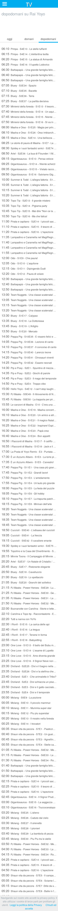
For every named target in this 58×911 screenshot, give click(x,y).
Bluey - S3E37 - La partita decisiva (25, 101)
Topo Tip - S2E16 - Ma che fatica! (24, 216)
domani (29, 39)
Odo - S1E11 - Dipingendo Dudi (24, 268)
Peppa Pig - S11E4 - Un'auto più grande (28, 483)
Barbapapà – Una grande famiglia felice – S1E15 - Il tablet (29, 289)
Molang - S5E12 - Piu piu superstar (25, 713)
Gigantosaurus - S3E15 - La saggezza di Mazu (29, 802)
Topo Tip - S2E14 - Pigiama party (24, 205)
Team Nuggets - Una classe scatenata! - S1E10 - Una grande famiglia (29, 514)
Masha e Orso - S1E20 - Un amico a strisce (29, 414)
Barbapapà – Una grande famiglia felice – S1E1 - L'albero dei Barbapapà (29, 69)
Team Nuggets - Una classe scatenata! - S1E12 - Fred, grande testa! (29, 524)
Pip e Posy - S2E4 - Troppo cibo (24, 383)
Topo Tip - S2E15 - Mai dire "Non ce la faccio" (29, 210)
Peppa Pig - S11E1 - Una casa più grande (29, 467)
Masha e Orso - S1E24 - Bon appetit (26, 435)
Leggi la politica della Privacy (26, 905)
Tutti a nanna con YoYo (19, 619)
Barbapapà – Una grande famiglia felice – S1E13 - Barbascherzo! (29, 278)
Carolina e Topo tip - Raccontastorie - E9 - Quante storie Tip (29, 613)
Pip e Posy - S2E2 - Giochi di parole (26, 373)
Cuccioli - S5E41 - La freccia (22, 535)
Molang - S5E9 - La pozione (21, 697)
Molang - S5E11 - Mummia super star (26, 707)
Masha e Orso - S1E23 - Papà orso (25, 430)
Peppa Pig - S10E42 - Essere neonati (27, 362)
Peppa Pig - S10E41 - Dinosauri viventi (28, 357)
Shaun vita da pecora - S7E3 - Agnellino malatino (29, 739)
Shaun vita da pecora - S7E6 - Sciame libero (29, 880)
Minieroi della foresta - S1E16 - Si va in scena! (29, 122)
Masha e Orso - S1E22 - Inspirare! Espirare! (29, 425)
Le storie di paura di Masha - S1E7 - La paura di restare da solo (29, 142)
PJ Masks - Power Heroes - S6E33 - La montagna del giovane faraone (29, 755)
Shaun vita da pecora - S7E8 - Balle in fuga (29, 891)
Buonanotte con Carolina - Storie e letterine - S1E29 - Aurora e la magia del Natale (29, 608)
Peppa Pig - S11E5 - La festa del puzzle (28, 488)
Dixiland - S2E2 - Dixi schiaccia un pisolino (29, 681)
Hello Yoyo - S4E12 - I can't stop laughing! (29, 388)
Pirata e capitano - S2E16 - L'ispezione (27, 231)
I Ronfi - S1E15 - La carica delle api (25, 624)
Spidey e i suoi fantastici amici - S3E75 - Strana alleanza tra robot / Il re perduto (29, 545)
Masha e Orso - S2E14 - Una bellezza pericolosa (29, 137)
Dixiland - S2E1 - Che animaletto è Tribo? (29, 676)
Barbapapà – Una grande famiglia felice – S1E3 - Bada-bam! (29, 80)
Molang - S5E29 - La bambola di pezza (27, 833)
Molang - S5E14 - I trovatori (21, 723)
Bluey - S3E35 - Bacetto (19, 90)
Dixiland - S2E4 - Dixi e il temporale (26, 692)
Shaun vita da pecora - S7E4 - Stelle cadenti (29, 744)
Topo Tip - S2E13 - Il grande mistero (26, 200)
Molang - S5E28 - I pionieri (21, 828)
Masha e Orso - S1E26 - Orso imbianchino (29, 132)
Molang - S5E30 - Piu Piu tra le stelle (26, 838)
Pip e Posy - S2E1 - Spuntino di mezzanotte (29, 367)
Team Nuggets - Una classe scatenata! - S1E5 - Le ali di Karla (29, 294)
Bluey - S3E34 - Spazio (19, 85)
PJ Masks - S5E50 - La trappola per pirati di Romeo (29, 399)
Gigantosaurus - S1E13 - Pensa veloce (27, 158)
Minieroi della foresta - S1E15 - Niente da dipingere (29, 116)
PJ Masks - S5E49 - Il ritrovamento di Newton (29, 394)
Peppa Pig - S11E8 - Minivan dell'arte (27, 503)
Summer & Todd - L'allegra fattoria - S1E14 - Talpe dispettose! (29, 184)
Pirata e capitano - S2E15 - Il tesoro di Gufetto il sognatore (29, 226)
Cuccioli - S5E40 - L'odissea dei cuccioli (28, 530)
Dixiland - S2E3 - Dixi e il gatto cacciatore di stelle (29, 687)
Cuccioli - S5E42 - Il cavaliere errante (27, 540)
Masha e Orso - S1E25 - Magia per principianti (29, 127)
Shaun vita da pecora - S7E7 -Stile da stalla (29, 885)
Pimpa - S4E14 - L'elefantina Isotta (25, 54)
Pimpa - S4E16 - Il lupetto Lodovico (25, 64)
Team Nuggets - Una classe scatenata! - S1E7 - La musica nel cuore (29, 305)
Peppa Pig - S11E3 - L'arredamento (26, 477)
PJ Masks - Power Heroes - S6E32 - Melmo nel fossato (29, 603)
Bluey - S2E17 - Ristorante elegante (26, 566)
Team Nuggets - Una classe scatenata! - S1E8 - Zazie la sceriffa (29, 310)
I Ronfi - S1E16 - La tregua (21, 629)
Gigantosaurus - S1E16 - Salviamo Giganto (29, 174)
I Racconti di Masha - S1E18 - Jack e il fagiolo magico (29, 446)
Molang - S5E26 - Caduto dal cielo (25, 817)
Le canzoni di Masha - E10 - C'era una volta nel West (29, 404)
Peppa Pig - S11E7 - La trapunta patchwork (29, 498)
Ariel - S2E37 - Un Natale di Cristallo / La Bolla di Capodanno (29, 561)
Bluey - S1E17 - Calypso (20, 315)
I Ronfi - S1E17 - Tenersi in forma (24, 634)
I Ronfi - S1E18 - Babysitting (22, 639)
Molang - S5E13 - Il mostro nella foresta (28, 718)
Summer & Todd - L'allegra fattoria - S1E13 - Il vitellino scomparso (29, 179)
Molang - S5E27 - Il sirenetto (22, 823)
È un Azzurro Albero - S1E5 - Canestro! (28, 462)
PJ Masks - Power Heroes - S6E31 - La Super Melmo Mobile (29, 598)
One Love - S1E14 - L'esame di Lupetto (28, 650)
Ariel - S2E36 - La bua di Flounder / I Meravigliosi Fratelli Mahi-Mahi (29, 153)
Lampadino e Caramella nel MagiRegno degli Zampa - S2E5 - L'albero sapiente (29, 237)
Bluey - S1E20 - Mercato (19, 331)
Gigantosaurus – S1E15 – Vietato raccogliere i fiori (29, 169)
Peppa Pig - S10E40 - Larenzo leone (26, 352)
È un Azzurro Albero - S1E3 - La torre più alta (29, 456)
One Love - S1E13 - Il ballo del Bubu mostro (29, 645)
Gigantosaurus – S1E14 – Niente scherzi (28, 163)
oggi (9, 39)
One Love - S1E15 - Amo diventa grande (28, 655)
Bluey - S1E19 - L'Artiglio (20, 326)
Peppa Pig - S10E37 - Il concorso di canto (29, 346)
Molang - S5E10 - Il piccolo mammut (26, 702)
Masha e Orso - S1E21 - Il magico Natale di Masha (29, 420)
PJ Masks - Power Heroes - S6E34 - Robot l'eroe (29, 760)
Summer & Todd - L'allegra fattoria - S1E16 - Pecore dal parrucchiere (29, 195)
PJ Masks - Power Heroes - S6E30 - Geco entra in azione (29, 592)
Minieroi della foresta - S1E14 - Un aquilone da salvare (29, 111)
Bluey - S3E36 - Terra (18, 95)
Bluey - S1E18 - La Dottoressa (23, 320)
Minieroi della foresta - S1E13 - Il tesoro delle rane (29, 106)
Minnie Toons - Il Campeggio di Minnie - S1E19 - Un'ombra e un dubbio (29, 556)
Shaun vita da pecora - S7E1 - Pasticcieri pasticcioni (29, 728)
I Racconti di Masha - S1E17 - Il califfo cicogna (29, 441)
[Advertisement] (29, 25)
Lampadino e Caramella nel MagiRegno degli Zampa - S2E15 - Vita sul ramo (29, 247)
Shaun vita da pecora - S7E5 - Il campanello (29, 875)
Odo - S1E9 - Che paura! (20, 258)
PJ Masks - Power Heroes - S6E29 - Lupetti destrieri (29, 587)
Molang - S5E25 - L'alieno (20, 812)
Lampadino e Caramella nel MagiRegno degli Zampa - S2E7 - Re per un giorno (29, 252)
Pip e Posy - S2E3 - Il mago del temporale (29, 378)
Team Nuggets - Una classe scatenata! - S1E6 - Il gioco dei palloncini (29, 299)
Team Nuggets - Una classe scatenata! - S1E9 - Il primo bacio (29, 509)
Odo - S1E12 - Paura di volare (23, 273)
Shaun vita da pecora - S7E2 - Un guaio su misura (29, 734)
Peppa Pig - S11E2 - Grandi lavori (25, 472)
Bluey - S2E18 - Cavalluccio (22, 571)
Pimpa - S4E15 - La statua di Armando (27, 59)
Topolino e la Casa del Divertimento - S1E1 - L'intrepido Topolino (29, 551)
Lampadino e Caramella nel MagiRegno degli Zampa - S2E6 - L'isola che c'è (29, 242)
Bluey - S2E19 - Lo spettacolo (22, 577)
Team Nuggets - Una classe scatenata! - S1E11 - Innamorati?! (29, 519)
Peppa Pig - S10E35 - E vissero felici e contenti (29, 336)
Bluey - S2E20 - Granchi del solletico (26, 582)
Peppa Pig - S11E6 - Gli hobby (23, 493)
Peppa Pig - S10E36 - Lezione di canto (27, 341)
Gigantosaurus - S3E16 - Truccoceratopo (28, 807)
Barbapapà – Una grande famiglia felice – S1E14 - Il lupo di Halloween (29, 284)
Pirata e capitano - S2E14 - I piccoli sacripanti (29, 221)
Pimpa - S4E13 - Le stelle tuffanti (24, 48)
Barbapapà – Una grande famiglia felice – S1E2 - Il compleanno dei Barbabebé (29, 74)
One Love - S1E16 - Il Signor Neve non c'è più (29, 660)
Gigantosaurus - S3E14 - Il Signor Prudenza (29, 796)
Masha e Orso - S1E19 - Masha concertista (29, 409)
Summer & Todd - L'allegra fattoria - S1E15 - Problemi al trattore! (29, 190)
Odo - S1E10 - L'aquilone (20, 263)
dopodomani (48, 39)
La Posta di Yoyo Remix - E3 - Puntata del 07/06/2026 (29, 451)
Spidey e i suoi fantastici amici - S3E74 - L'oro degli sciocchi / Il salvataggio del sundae (29, 148)
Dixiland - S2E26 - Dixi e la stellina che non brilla (29, 671)
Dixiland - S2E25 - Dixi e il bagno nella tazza (29, 666)
